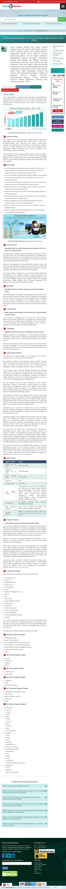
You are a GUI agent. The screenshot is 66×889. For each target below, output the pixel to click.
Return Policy (38, 866)
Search (62, 19)
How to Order (38, 870)
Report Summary (9, 87)
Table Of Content (23, 87)
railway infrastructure (29, 141)
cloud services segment (26, 205)
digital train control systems (17, 567)
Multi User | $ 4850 (56, 93)
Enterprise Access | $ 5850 (57, 99)
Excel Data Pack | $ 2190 (58, 106)
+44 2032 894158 (60, 1)
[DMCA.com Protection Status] (10, 873)
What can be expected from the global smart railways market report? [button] (23, 824)
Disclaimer (37, 868)
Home (20, 30)
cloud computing (34, 533)
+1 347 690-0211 (46, 1)
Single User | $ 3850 (57, 86)
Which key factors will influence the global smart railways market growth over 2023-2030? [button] (24, 791)
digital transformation (29, 317)
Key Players (36, 87)
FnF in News (37, 873)
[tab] (24, 786)
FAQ (35, 871)
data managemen (14, 454)
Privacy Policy (38, 863)
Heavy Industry (28, 30)
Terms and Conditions (40, 864)
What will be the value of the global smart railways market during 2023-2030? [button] (21, 798)
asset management (18, 408)
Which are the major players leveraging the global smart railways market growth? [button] (24, 818)
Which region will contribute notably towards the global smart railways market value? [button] (23, 811)
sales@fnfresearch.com (11, 1)
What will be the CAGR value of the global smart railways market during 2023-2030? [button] (24, 805)
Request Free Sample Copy (34, 133)
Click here (34, 887)
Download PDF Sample (10, 90)
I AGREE (55, 887)
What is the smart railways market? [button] (16, 786)
